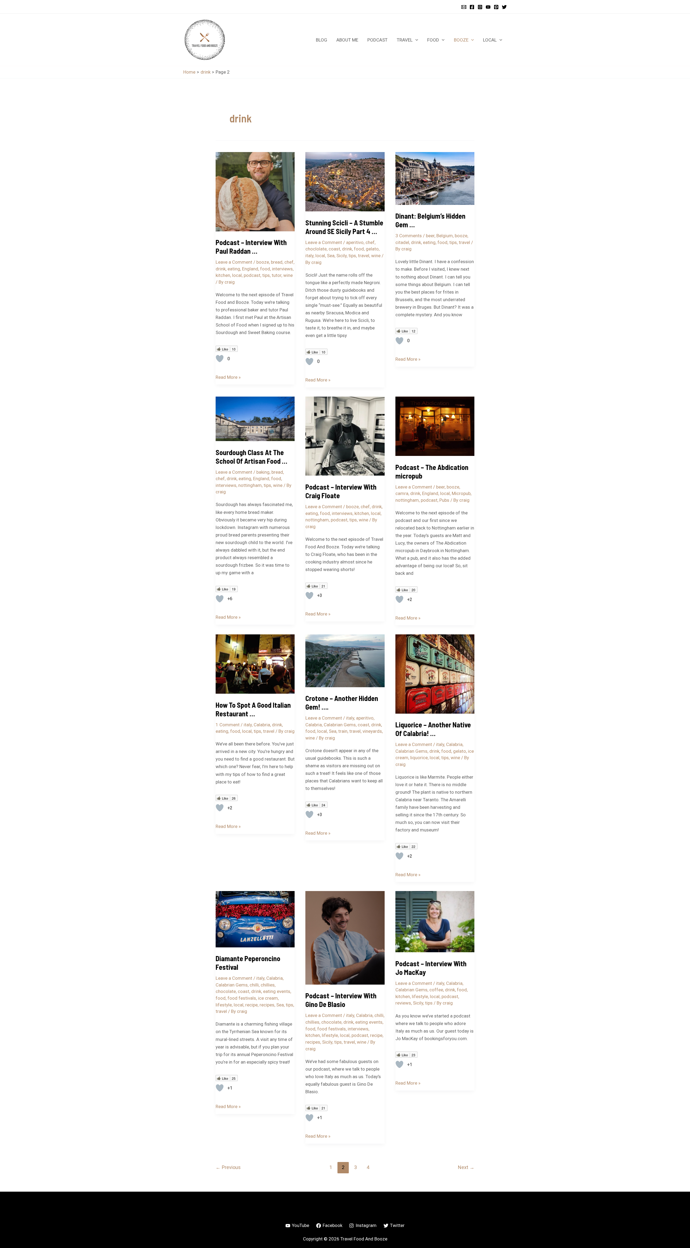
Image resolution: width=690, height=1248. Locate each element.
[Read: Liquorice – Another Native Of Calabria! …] (434, 673)
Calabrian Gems (340, 724)
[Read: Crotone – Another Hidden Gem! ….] (344, 660)
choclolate (316, 249)
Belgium (444, 235)
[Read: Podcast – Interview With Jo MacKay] (434, 921)
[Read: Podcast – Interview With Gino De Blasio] (344, 937)
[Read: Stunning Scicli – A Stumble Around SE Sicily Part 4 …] (344, 181)
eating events (276, 991)
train (342, 731)
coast (334, 249)
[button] (415, 40)
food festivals (241, 998)
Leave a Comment (234, 262)
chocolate (226, 991)
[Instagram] (480, 7)
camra (401, 493)
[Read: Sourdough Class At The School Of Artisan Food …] (255, 418)
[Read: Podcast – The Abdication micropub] (434, 426)
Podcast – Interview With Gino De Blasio (341, 999)
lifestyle (224, 1005)
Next (466, 1167)
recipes (267, 1005)
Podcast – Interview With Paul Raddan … (251, 246)
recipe (251, 1005)
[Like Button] (220, 359)
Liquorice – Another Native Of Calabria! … (433, 728)
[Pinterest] (496, 7)
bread (276, 262)
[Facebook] (472, 7)
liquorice (419, 757)
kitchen (223, 275)
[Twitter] (504, 7)
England (250, 268)
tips (266, 275)
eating (233, 268)
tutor (276, 275)
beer (430, 235)
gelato (372, 249)
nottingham (250, 485)
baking (263, 472)
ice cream (268, 998)
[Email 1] (463, 7)
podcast (252, 275)
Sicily (341, 255)
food (265, 268)
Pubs (444, 500)
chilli (254, 985)
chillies (268, 985)
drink (221, 268)
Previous (228, 1167)
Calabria (262, 724)
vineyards (372, 731)
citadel (402, 242)
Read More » (228, 376)
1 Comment (228, 724)
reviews (403, 1003)
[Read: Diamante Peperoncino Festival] (255, 919)
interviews (282, 268)
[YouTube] (488, 7)
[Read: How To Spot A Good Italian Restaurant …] (255, 663)
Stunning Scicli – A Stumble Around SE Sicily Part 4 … (344, 226)
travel (363, 255)
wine (288, 275)
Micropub (461, 493)
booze (262, 262)
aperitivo (355, 242)
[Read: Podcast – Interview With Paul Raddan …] (255, 191)
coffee (436, 989)
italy (309, 255)
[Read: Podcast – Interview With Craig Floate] (344, 435)
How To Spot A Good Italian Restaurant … (253, 709)
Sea (330, 255)
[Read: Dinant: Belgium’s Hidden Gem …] (434, 178)
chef (289, 262)
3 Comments (408, 235)
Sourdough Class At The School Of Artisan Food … (251, 456)
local (237, 275)
